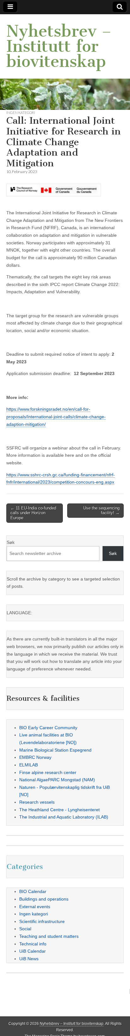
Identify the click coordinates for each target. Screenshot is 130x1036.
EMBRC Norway (35, 757)
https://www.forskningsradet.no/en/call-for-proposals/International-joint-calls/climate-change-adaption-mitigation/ (56, 416)
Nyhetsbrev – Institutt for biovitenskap (58, 46)
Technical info (32, 943)
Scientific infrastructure (42, 921)
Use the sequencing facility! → (101, 510)
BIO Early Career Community (48, 727)
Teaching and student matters (49, 936)
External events (34, 906)
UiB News (28, 958)
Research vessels (37, 802)
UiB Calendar (32, 951)
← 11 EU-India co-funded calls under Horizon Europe (33, 513)
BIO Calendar (32, 891)
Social (25, 928)
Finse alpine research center (47, 772)
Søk (11, 542)
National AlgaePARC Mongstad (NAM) (57, 779)
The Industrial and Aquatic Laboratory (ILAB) (63, 816)
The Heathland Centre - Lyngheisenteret (59, 809)
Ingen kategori (20, 112)
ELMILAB (28, 764)
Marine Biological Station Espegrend (55, 750)
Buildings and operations (43, 899)
